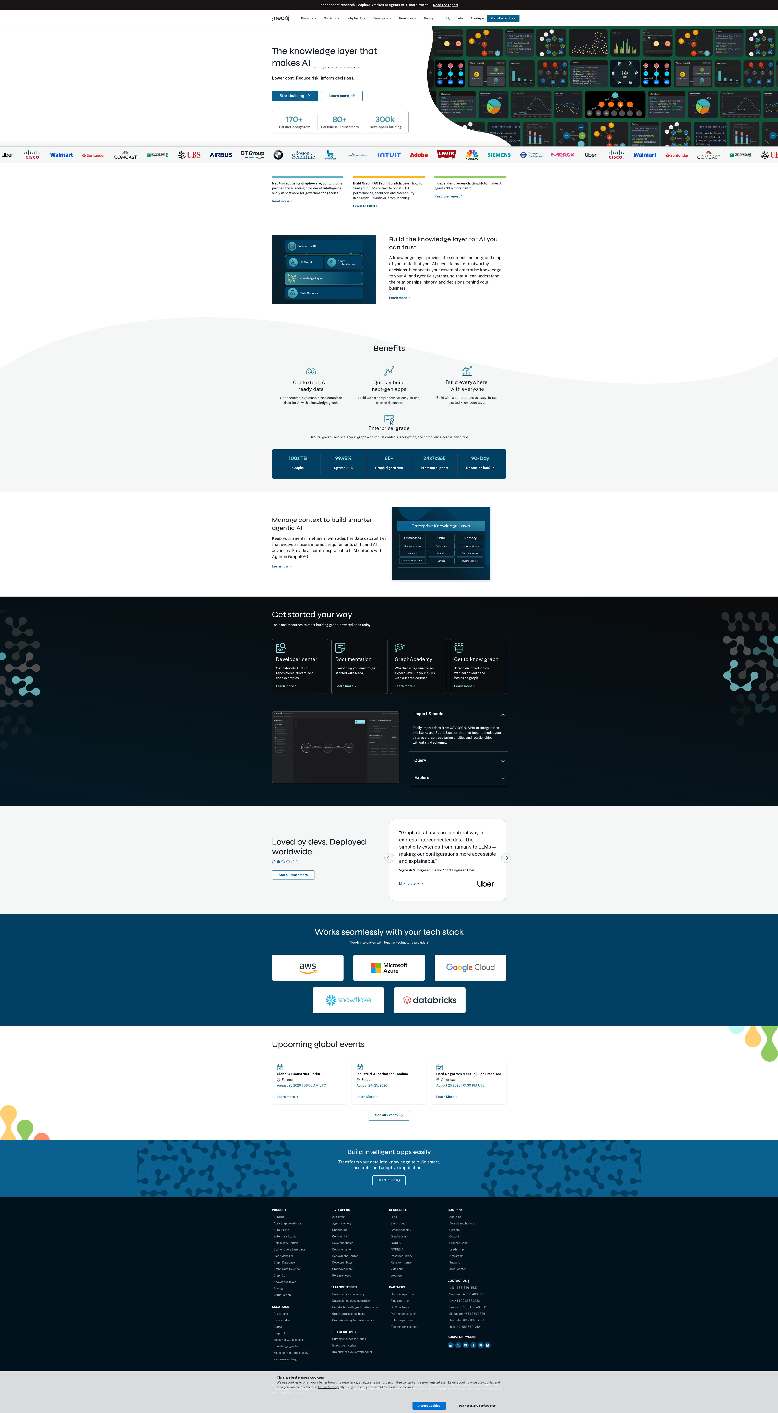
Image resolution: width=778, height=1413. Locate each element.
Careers (454, 1230)
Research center (402, 1262)
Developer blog (342, 1262)
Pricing (278, 1288)
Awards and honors (461, 1223)
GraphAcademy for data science (353, 1320)
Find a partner (400, 1300)
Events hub (398, 1223)
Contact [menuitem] (460, 18)
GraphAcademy (342, 1269)
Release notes (341, 1275)
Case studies (282, 1320)
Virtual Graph (282, 1295)
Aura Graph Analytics (287, 1223)
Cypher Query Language (289, 1249)
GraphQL (279, 1275)
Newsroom (456, 1256)
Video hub (397, 1269)
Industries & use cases (288, 1339)
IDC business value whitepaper (352, 1352)
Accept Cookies (429, 1406)
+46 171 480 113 (472, 1294)
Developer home (342, 1243)
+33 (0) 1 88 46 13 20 (474, 1307)
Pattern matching (285, 1359)
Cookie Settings (328, 1387)
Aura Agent (281, 1230)
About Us (455, 1217)
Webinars (397, 1275)
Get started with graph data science (356, 1307)
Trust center (457, 1269)
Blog (394, 1217)
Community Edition (286, 1243)
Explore (421, 777)
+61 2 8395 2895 (474, 1320)
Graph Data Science (287, 1269)
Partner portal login (404, 1313)
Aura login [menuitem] (477, 18)
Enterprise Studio (285, 1236)
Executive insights (344, 1345)
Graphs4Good (458, 1243)
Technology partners (404, 1326)
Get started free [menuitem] (503, 18)
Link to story (409, 885)
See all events (386, 1115)
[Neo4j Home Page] (281, 18)
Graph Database (284, 1262)
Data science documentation (351, 1300)
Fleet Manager (283, 1256)
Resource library (401, 1256)
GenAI (278, 1326)
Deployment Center (345, 1256)
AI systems (281, 1313)
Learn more (339, 96)
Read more (280, 201)
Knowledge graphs (286, 1346)
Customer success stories (349, 1339)
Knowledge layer (285, 1282)
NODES (396, 1243)
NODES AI (397, 1249)
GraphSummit (399, 1236)
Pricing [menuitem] (428, 18)
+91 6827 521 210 (468, 1326)
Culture (454, 1236)
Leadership (456, 1249)
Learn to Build (364, 206)
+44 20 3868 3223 (467, 1300)
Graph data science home (348, 1313)
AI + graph (339, 1217)
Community (339, 1236)
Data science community (348, 1294)
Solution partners (402, 1320)
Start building (294, 96)
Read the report (445, 5)
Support (454, 1262)
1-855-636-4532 (466, 1287)
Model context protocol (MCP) (293, 1352)
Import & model (429, 713)
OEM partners (400, 1307)
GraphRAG (281, 1333)
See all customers (293, 875)
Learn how (280, 566)
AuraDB (279, 1217)
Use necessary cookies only (477, 1406)
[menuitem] (308, 18)
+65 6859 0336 (474, 1313)
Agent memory (341, 1223)
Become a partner (402, 1294)
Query (420, 760)
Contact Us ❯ (459, 1280)
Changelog (339, 1230)
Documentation (342, 1249)
